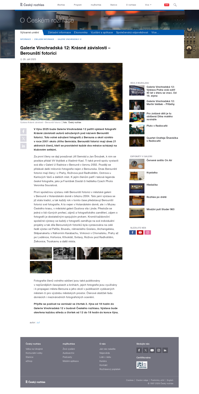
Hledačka (152, 184)
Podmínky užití (157, 380)
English (170, 380)
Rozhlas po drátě (157, 197)
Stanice (113, 5)
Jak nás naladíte (108, 349)
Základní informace (59, 32)
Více (155, 32)
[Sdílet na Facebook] (23, 131)
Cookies (129, 380)
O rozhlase (131, 5)
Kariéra (103, 361)
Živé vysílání (69, 349)
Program (78, 5)
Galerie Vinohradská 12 (69, 39)
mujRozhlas (96, 5)
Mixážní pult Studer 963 (160, 209)
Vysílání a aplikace (102, 32)
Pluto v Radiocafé (157, 125)
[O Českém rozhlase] (99, 20)
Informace (25, 39)
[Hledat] (175, 5)
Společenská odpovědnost (132, 32)
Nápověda (105, 353)
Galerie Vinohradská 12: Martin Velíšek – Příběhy (161, 103)
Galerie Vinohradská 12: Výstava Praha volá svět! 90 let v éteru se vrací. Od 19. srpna (162, 91)
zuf (38, 322)
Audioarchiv (68, 353)
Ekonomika (80, 32)
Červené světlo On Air (159, 160)
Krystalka (152, 172)
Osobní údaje (142, 380)
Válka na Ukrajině (34, 349)
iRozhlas (61, 5)
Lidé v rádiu (105, 357)
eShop (29, 361)
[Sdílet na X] (23, 139)
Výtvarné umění (29, 32)
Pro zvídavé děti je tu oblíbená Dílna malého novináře (160, 116)
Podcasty (67, 357)
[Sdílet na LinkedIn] (23, 146)
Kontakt (103, 365)
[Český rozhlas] (32, 5)
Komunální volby (34, 353)
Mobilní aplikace (71, 361)
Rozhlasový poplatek (110, 369)
